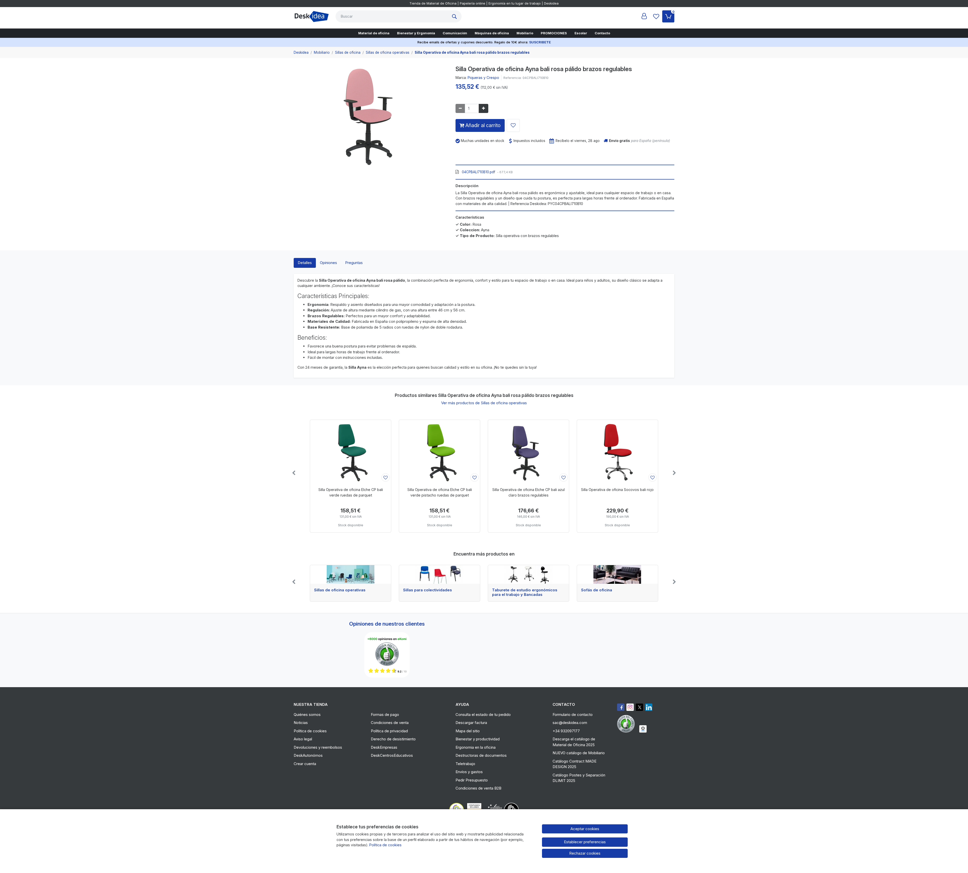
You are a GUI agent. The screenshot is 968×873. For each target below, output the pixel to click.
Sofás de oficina (596, 590)
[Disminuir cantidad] (460, 108)
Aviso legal (303, 739)
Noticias (301, 722)
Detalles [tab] (305, 262)
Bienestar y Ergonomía (416, 33)
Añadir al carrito (482, 125)
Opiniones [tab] (328, 262)
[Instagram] (630, 707)
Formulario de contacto (573, 714)
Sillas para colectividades (427, 590)
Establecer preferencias (585, 841)
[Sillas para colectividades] (439, 574)
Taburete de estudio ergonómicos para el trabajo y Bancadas (524, 592)
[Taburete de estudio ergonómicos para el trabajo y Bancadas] (528, 574)
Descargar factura (471, 722)
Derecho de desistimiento (393, 739)
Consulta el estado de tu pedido (483, 714)
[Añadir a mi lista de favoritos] (513, 125)
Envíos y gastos (469, 771)
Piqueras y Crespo (483, 77)
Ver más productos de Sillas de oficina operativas (484, 402)
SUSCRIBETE (540, 42)
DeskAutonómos (308, 755)
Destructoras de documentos (481, 755)
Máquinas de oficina (492, 33)
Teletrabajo (465, 763)
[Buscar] (455, 16)
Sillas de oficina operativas (340, 590)
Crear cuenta (305, 763)
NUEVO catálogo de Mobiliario (579, 752)
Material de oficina (373, 33)
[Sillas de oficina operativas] (350, 574)
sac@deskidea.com (570, 722)
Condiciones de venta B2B (478, 788)
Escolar (580, 33)
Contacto (602, 33)
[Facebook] (620, 707)
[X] (639, 707)
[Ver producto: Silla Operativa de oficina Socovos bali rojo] (617, 451)
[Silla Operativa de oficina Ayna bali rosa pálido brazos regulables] (371, 118)
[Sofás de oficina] (617, 574)
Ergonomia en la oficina (476, 747)
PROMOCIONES (554, 33)
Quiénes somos (307, 714)
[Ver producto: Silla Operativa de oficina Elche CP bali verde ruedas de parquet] (350, 451)
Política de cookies (310, 731)
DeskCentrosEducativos (392, 755)
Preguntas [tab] (354, 262)
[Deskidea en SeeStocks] (643, 729)
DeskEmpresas (384, 747)
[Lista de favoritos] (656, 16)
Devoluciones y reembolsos (318, 747)
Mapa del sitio (468, 731)
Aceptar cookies (584, 828)
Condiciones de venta (390, 722)
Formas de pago (385, 714)
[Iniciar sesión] (644, 16)
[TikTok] (648, 707)
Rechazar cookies (584, 853)
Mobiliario (525, 33)
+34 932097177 (566, 731)
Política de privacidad (389, 731)
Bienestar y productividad (478, 739)
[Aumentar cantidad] (483, 108)
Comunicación (455, 33)
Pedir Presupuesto (472, 780)
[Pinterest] (627, 724)
